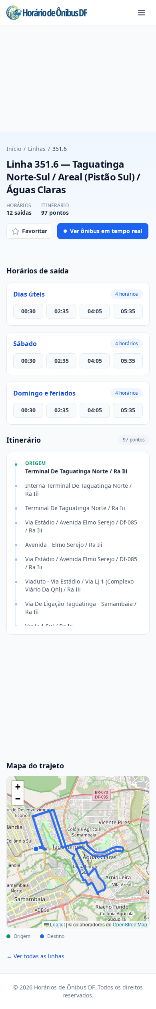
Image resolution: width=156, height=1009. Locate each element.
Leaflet (57, 924)
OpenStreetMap (130, 924)
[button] (18, 787)
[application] (78, 852)
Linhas (37, 148)
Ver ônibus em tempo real (106, 231)
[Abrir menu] (142, 13)
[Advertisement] (78, 82)
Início (13, 148)
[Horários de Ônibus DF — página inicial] (46, 13)
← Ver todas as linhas (35, 956)
